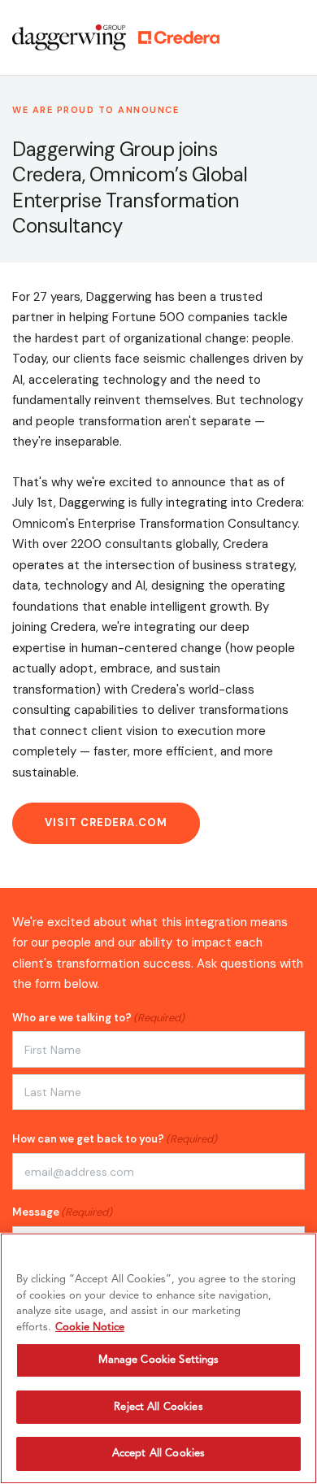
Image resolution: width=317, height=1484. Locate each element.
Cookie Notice (89, 1327)
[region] (158, 1358)
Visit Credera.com (106, 822)
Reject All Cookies (158, 1407)
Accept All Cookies (158, 1453)
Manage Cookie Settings (158, 1360)
